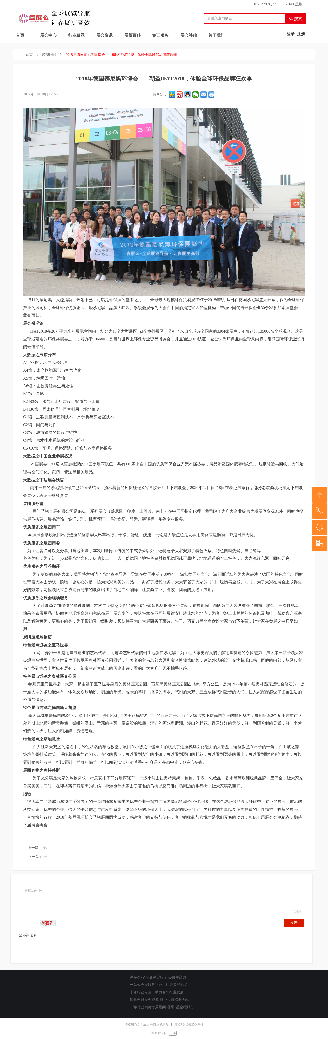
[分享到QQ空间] (172, 94)
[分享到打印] (211, 94)
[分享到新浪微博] (180, 94)
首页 (29, 55)
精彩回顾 (49, 55)
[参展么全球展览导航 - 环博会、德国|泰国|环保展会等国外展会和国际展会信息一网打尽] (33, 17)
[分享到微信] (195, 94)
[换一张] (48, 923)
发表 (294, 923)
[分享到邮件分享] (203, 94)
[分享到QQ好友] (187, 94)
